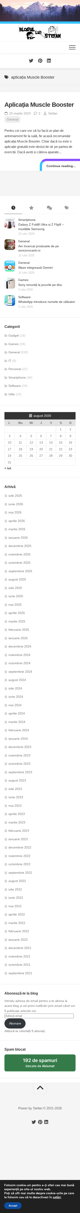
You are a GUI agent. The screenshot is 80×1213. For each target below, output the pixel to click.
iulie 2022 (15, 889)
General (12, 119)
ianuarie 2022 (18, 939)
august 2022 (17, 881)
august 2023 (17, 780)
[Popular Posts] (31, 208)
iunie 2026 (15, 504)
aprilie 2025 (16, 613)
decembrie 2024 (19, 646)
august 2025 (17, 579)
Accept (13, 1205)
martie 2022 (16, 923)
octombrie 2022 (19, 864)
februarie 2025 (18, 629)
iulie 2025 (15, 588)
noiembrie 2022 (19, 856)
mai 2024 (15, 705)
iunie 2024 (15, 696)
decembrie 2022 (19, 847)
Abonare (15, 1023)
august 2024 (17, 680)
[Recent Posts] (13, 208)
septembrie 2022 (20, 872)
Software (24, 297)
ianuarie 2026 (18, 537)
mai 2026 (15, 512)
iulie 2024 (15, 688)
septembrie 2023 (20, 772)
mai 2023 (15, 805)
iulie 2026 (15, 495)
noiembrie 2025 (19, 554)
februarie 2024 (18, 730)
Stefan (52, 113)
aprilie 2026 (16, 521)
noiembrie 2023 (19, 755)
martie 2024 (16, 722)
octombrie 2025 (19, 562)
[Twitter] (31, 60)
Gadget (13, 335)
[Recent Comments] (49, 208)
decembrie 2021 (19, 948)
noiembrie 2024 (19, 655)
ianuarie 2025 (18, 638)
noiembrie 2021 (19, 956)
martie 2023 (16, 822)
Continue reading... (61, 166)
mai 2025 (15, 604)
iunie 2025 (15, 596)
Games (23, 280)
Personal (14, 369)
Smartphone (27, 220)
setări (57, 1197)
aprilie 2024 (16, 713)
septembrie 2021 (20, 973)
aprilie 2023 (16, 814)
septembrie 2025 (20, 571)
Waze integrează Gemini (35, 267)
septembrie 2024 (20, 671)
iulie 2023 (15, 789)
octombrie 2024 (19, 663)
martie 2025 (16, 621)
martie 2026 (16, 529)
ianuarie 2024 (18, 738)
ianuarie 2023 (18, 839)
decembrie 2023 (19, 747)
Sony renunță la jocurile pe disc (40, 285)
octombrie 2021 (19, 964)
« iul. (8, 468)
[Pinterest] (40, 60)
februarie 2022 (18, 931)
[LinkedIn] (48, 60)
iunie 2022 (15, 897)
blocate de (45, 1064)
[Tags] (67, 208)
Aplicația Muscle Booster (39, 104)
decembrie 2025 (19, 546)
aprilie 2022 (16, 914)
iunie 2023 (15, 797)
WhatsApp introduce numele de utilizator (46, 302)
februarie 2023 (18, 830)
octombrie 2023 (19, 763)
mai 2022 (15, 906)
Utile (11, 394)
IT (9, 360)
